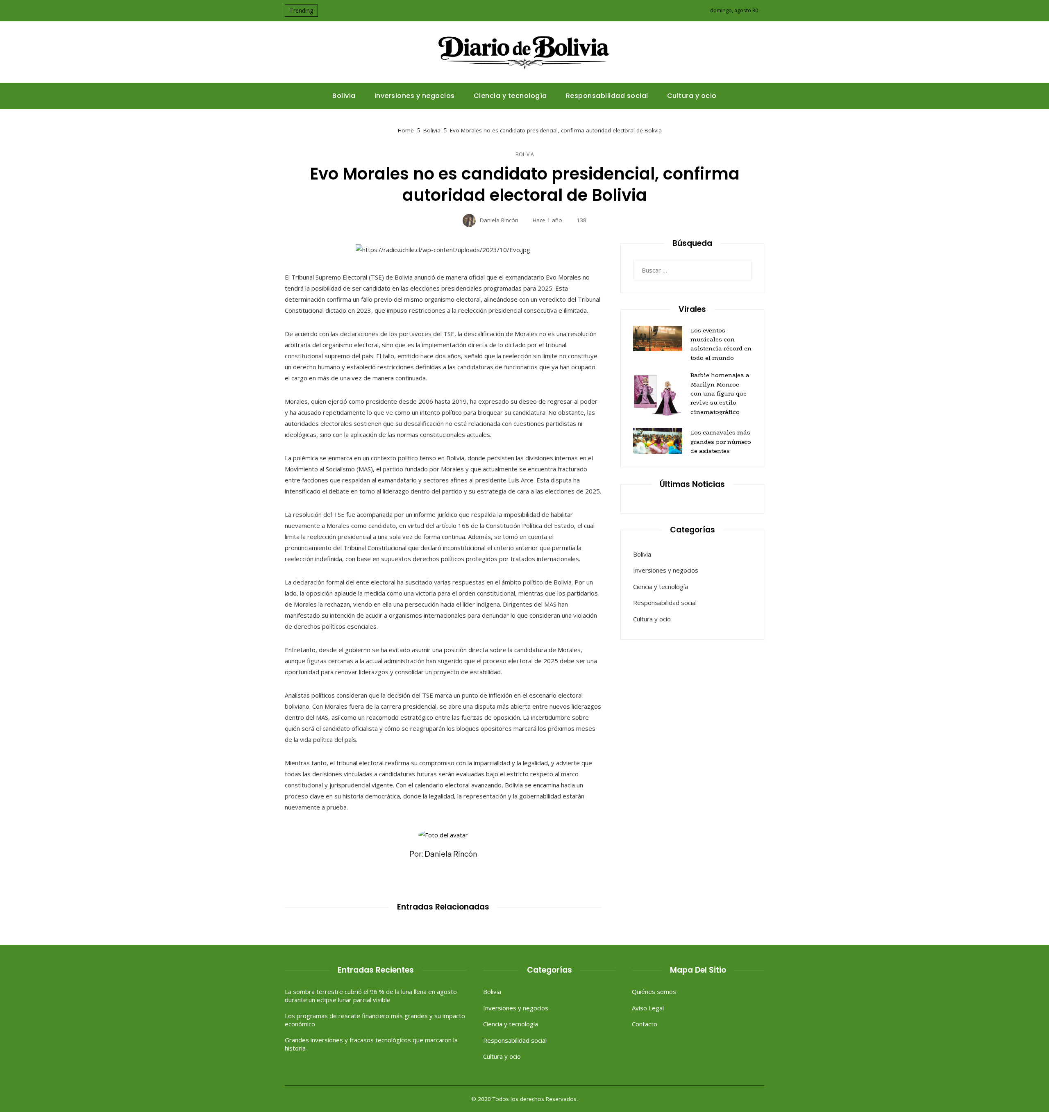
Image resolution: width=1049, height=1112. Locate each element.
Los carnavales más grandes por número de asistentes (720, 442)
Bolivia (524, 154)
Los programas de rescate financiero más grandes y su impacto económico (375, 1020)
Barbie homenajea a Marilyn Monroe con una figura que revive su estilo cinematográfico (719, 393)
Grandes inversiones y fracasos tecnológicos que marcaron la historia (371, 1044)
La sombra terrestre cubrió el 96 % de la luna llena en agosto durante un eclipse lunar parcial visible (371, 995)
